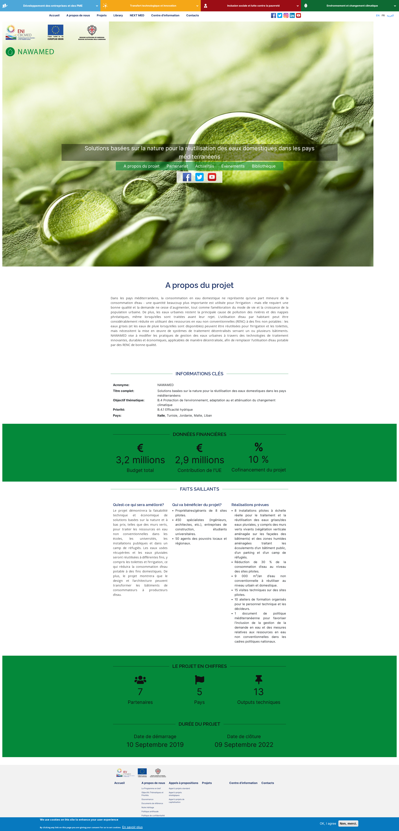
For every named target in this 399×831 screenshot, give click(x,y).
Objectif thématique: (128, 400)
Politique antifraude (150, 811)
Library (118, 15)
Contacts (192, 15)
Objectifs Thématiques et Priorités (152, 793)
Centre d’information (243, 783)
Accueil (54, 15)
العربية (390, 15)
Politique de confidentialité (153, 815)
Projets (102, 15)
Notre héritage (148, 807)
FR (383, 15)
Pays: (117, 415)
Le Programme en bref (151, 788)
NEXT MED (137, 15)
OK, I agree (328, 823)
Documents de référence (152, 803)
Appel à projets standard (179, 788)
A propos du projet (141, 166)
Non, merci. (348, 823)
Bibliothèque (264, 166)
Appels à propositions (183, 783)
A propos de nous (78, 15)
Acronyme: (121, 385)
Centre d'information (165, 15)
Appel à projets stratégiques (175, 793)
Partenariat (177, 166)
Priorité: (119, 409)
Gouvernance (147, 799)
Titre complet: (123, 391)
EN (378, 15)
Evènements (233, 166)
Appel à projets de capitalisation (176, 800)
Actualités (204, 166)
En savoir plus (132, 827)
